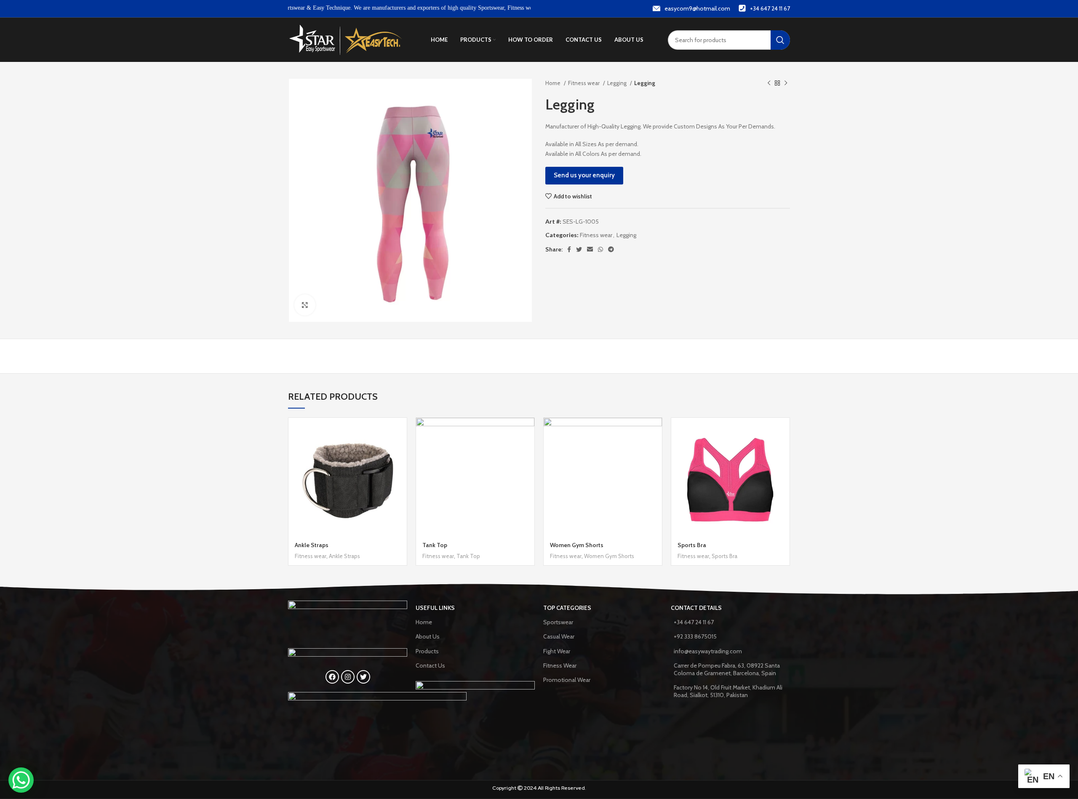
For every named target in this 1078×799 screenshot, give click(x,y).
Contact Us (430, 665)
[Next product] (786, 83)
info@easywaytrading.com (708, 651)
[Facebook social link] (569, 249)
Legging (617, 83)
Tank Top (434, 545)
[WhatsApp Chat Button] (21, 780)
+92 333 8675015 (695, 636)
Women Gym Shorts (576, 545)
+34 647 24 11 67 (694, 622)
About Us (428, 636)
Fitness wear (584, 83)
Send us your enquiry (584, 175)
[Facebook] (332, 677)
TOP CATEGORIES (567, 608)
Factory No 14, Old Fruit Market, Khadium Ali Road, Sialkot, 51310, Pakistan (728, 691)
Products (427, 651)
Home (553, 83)
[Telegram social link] (611, 249)
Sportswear (558, 622)
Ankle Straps (311, 545)
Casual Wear (558, 636)
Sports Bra (692, 545)
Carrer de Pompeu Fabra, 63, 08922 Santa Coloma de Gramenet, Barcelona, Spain (727, 669)
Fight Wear (556, 651)
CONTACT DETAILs (696, 608)
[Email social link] (589, 249)
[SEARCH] (780, 40)
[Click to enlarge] (304, 304)
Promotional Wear (566, 680)
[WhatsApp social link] (600, 249)
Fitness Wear (559, 665)
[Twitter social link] (579, 249)
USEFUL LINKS (435, 608)
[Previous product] (769, 83)
